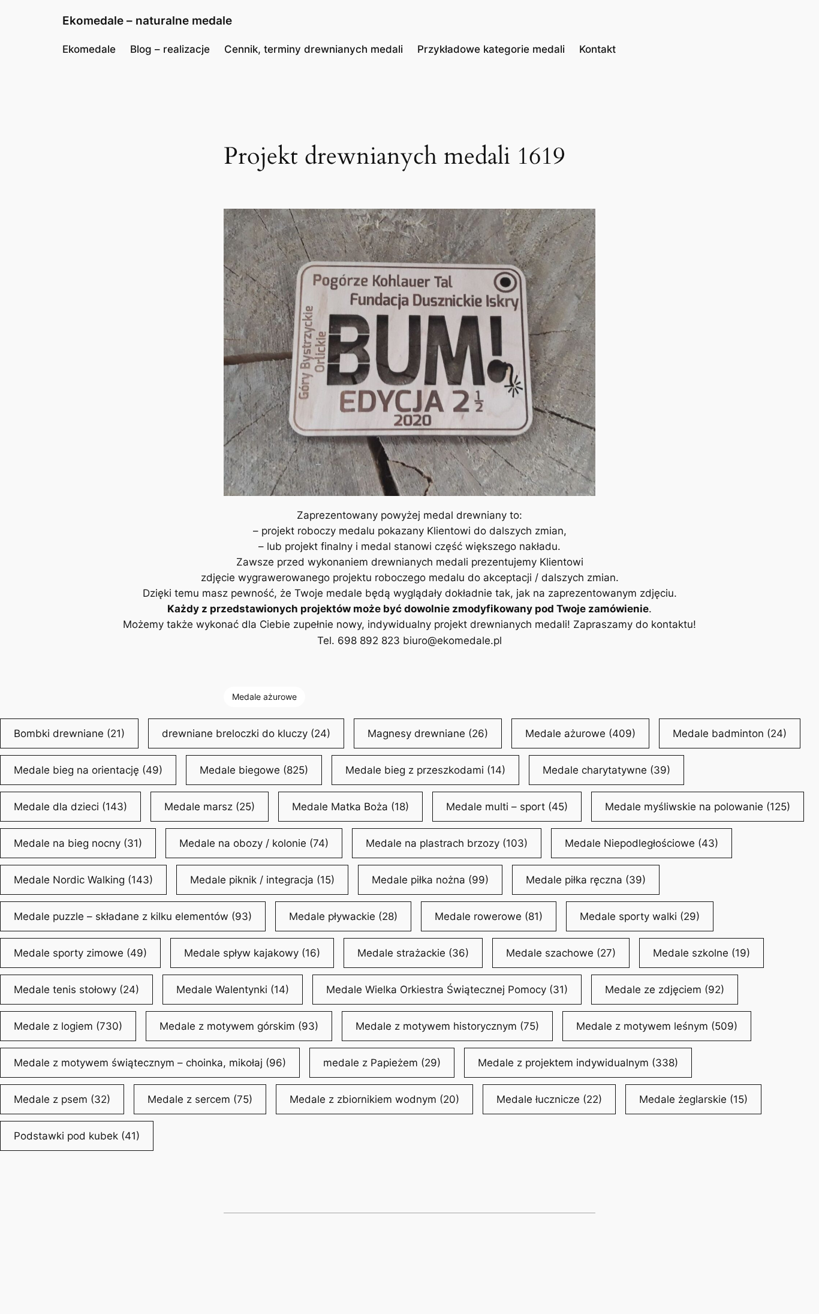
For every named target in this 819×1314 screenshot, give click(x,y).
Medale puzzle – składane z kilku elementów (133, 916)
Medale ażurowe (264, 696)
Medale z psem (62, 1099)
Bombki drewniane (69, 733)
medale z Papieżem (382, 1063)
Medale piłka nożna (430, 880)
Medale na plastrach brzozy (447, 843)
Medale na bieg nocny (78, 843)
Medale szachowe (561, 953)
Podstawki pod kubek (77, 1136)
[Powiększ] (580, 224)
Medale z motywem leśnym (656, 1026)
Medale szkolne (701, 953)
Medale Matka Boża (350, 807)
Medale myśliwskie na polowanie (697, 807)
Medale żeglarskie (693, 1099)
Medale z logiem (68, 1026)
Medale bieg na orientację (88, 770)
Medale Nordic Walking (83, 880)
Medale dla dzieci (70, 807)
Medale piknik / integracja (262, 880)
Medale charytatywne (606, 770)
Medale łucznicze (549, 1099)
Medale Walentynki (232, 990)
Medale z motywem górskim (238, 1026)
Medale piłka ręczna (586, 880)
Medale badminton (730, 733)
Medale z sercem (199, 1099)
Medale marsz (209, 807)
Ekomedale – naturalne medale (147, 20)
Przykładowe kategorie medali (491, 49)
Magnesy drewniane (428, 733)
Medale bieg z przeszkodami (425, 770)
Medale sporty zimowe (80, 953)
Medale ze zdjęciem (664, 990)
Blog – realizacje (170, 49)
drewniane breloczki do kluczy (246, 733)
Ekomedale (89, 49)
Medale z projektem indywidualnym (578, 1063)
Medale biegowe (254, 770)
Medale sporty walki (640, 916)
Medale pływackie (343, 916)
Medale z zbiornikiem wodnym (374, 1099)
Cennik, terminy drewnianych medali (313, 49)
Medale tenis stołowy (76, 990)
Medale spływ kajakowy (252, 953)
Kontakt (597, 49)
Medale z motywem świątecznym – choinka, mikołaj (150, 1063)
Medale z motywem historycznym (447, 1026)
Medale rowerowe (489, 916)
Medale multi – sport (507, 807)
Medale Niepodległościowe (641, 843)
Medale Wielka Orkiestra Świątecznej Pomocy (447, 990)
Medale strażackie (413, 953)
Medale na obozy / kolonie (254, 843)
